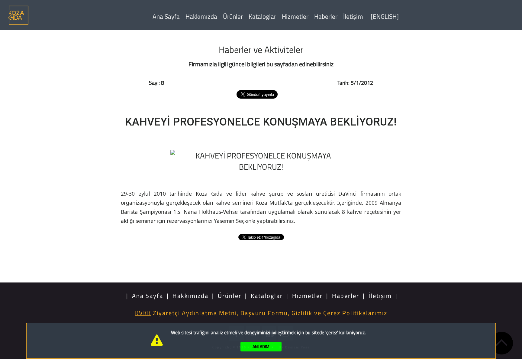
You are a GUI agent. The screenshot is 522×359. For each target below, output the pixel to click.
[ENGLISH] (385, 16)
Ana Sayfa (166, 16)
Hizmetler (295, 16)
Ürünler (233, 16)
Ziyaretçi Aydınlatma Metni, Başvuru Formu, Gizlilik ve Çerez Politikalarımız (261, 313)
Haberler (325, 16)
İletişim (353, 16)
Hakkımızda (201, 16)
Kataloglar (262, 16)
